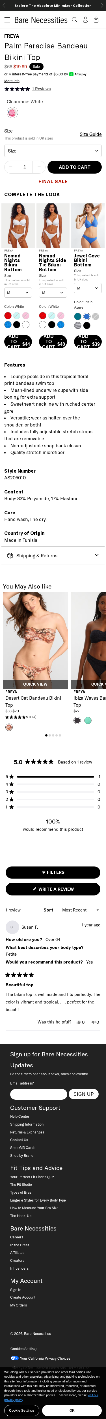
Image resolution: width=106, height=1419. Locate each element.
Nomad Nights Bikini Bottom (13, 262)
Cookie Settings (21, 1411)
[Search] (74, 19)
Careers (16, 1237)
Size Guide (91, 134)
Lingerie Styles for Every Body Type (38, 1200)
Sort (49, 910)
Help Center (19, 1116)
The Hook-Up (20, 1215)
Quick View (35, 684)
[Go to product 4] (56, 735)
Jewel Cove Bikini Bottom (87, 260)
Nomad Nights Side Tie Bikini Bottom (52, 262)
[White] (12, 116)
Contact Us (19, 1139)
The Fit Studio (21, 1184)
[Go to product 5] (60, 735)
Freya (11, 36)
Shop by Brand (21, 1155)
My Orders (18, 1305)
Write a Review (65, 890)
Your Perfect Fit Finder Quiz (32, 1177)
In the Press (19, 1245)
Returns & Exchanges (27, 1132)
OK (72, 1411)
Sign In (15, 1289)
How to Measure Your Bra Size (34, 1207)
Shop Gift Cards (22, 1147)
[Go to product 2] (50, 735)
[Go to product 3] (53, 735)
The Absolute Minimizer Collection (53, 5)
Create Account (22, 1297)
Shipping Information (27, 1124)
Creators (17, 1260)
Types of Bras (20, 1192)
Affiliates (17, 1252)
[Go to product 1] (46, 735)
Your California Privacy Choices (45, 1358)
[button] (5, 20)
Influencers (19, 1268)
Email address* (22, 1083)
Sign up (83, 1094)
